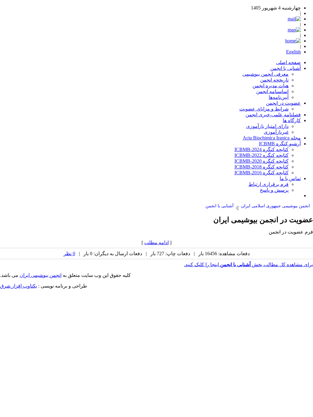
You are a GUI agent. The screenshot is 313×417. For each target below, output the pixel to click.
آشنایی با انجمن (285, 68)
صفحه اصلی (288, 62)
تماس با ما (290, 178)
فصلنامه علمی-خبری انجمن (273, 114)
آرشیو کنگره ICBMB (280, 143)
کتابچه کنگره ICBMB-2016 (261, 172)
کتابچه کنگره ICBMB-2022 (261, 155)
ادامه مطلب (156, 242)
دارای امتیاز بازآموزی (267, 126)
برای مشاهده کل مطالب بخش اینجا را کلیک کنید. (248, 264)
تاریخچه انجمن (274, 79)
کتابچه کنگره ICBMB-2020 (261, 161)
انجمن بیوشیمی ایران (40, 275)
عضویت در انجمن (283, 103)
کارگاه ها (292, 120)
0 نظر (69, 253)
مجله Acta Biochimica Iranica (272, 137)
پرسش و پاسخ (274, 190)
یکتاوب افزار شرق (18, 285)
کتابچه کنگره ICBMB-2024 (261, 149)
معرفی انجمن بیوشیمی (265, 74)
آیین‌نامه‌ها (279, 97)
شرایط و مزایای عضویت (264, 108)
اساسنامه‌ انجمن (272, 91)
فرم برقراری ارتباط (269, 184)
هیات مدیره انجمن (270, 85)
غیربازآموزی (276, 132)
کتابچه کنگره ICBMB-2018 (261, 166)
